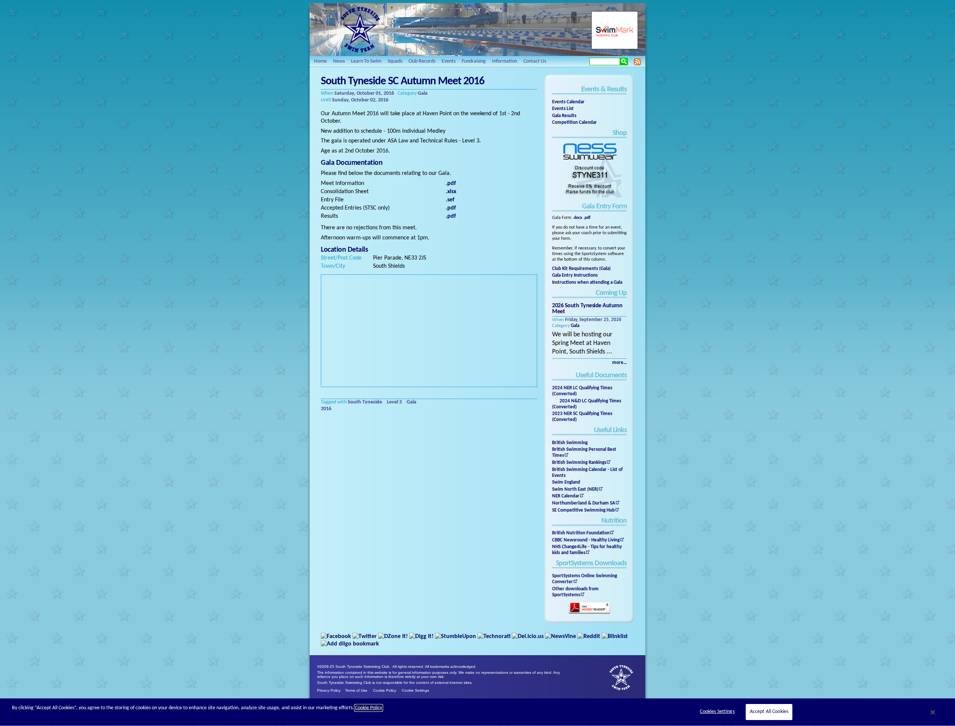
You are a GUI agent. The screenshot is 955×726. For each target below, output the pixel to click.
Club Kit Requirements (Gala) (581, 268)
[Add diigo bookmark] (350, 644)
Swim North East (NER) (575, 489)
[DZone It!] (393, 636)
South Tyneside (365, 402)
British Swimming (570, 442)
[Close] (933, 712)
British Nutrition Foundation (581, 533)
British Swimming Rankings (579, 462)
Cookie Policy (384, 690)
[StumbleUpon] (455, 636)
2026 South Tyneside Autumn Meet (587, 309)
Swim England (566, 482)
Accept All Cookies (769, 712)
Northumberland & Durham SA (583, 503)
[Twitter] (365, 636)
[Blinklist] (615, 636)
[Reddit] (588, 636)
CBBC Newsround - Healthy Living (586, 540)
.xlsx (451, 192)
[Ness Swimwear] (589, 197)
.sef (450, 200)
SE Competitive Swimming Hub (583, 510)
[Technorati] (494, 636)
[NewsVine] (560, 636)
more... (619, 362)
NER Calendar (565, 496)
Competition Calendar (574, 122)
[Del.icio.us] (528, 636)
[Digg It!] (421, 636)
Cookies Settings (717, 712)
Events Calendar (568, 102)
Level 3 (394, 402)
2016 (326, 409)
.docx (577, 218)
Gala (575, 325)
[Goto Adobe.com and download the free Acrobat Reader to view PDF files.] (589, 613)
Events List (563, 108)
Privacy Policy (329, 690)
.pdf (587, 218)
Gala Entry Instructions (575, 275)
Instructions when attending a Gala (587, 282)
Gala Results (564, 115)
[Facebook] (336, 636)
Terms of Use (356, 690)
